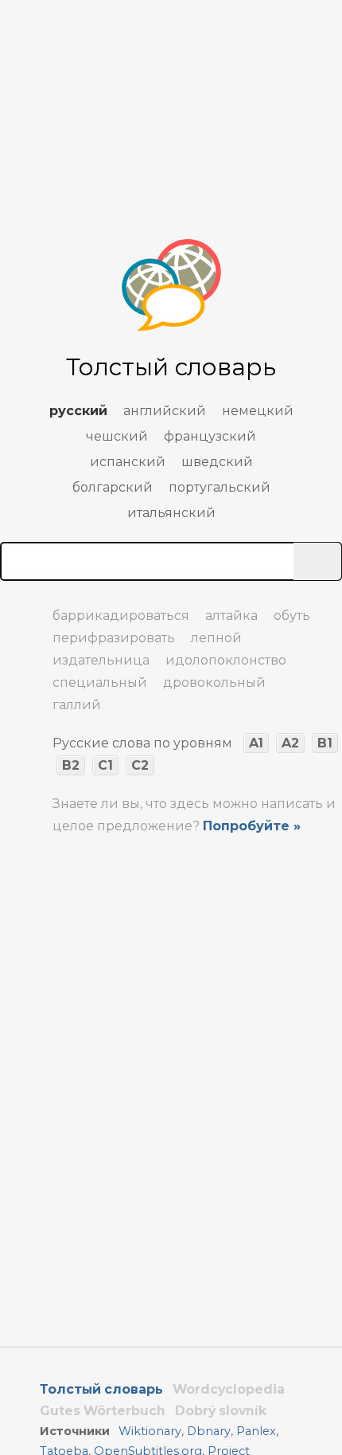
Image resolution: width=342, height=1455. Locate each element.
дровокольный (214, 682)
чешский (117, 436)
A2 (290, 743)
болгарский (112, 487)
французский (210, 436)
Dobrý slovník (220, 1410)
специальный (99, 682)
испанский (127, 461)
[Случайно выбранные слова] (16, 609)
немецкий (257, 410)
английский (164, 410)
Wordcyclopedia (229, 1389)
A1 (256, 743)
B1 (324, 743)
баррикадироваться (120, 615)
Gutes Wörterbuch (102, 1410)
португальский (219, 487)
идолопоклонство (225, 660)
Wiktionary (150, 1431)
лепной (216, 637)
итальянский (171, 512)
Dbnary (209, 1431)
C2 (140, 765)
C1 (105, 765)
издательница (101, 660)
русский (78, 410)
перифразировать (113, 637)
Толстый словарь (101, 1389)
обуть (292, 615)
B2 (71, 765)
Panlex (256, 1431)
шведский (217, 461)
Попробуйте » (252, 825)
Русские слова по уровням (142, 743)
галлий (76, 704)
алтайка (231, 615)
